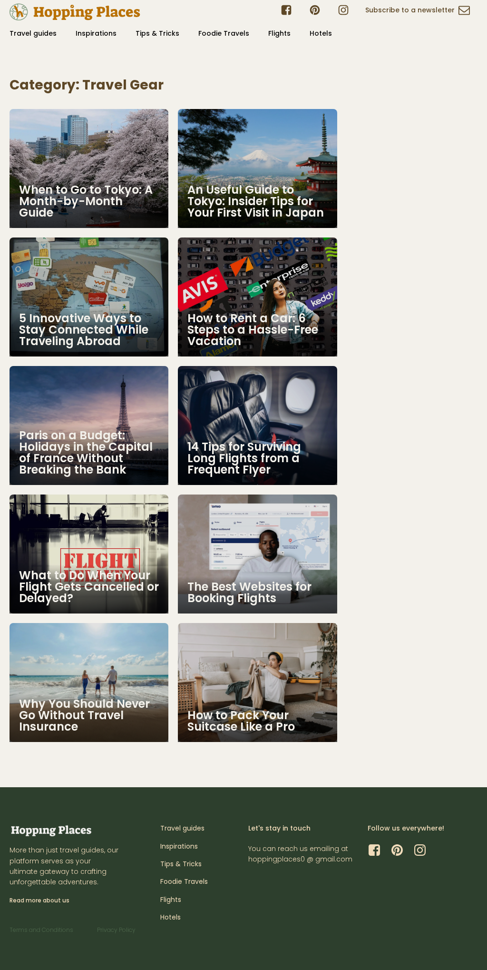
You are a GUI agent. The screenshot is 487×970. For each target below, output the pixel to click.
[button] (417, 12)
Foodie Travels (223, 33)
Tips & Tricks (157, 33)
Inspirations (96, 33)
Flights (279, 33)
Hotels (321, 33)
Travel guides (33, 33)
